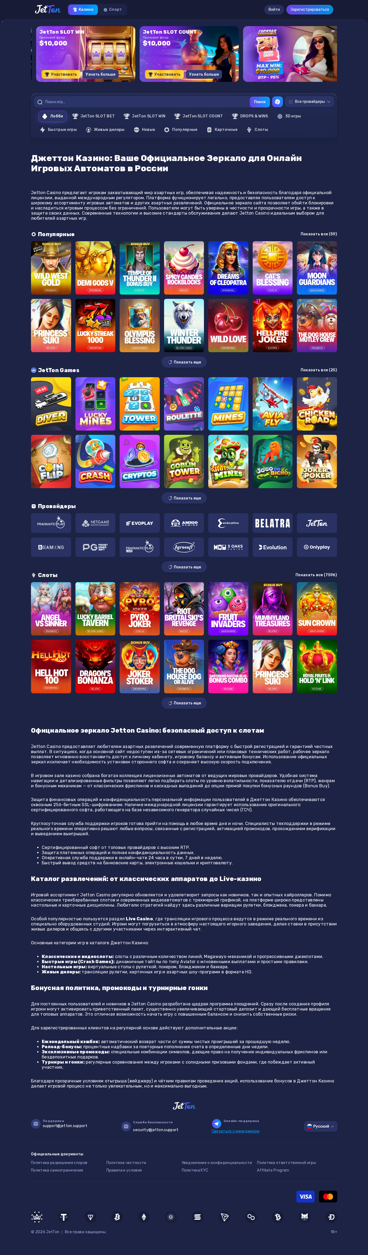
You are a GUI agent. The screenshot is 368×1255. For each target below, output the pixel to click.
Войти (274, 9)
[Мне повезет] (277, 101)
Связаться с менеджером (236, 1131)
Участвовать (59, 74)
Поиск (260, 102)
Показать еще (187, 362)
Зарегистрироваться (310, 9)
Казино (86, 9)
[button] (171, 84)
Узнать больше (95, 74)
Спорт (115, 9)
